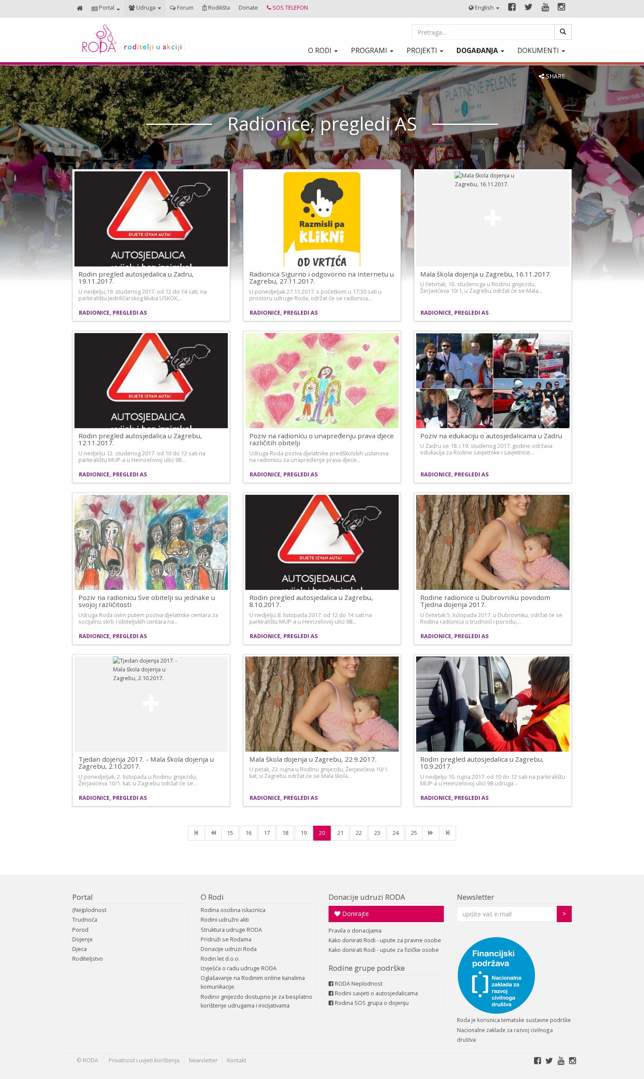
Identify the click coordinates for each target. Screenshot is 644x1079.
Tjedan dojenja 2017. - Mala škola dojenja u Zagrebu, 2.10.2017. (146, 763)
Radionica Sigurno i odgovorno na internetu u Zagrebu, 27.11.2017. (321, 278)
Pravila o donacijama (355, 930)
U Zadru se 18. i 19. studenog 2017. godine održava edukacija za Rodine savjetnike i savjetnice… (486, 449)
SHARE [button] (554, 76)
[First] (196, 833)
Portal (82, 897)
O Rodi (212, 897)
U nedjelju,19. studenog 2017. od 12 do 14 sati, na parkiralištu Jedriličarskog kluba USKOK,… (142, 295)
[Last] (447, 833)
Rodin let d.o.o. (220, 958)
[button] (105, 8)
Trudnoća (84, 919)
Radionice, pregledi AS (113, 312)
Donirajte (354, 913)
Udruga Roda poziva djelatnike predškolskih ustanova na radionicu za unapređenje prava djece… (319, 457)
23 (377, 833)
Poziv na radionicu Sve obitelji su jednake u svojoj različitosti (146, 601)
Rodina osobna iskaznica (233, 910)
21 (340, 833)
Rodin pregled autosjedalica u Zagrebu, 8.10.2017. (311, 601)
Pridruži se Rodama (226, 939)
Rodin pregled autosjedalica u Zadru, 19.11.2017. (136, 278)
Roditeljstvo (87, 958)
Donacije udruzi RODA (367, 897)
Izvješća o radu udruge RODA (238, 968)
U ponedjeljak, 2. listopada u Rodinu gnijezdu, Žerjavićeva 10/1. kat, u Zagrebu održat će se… (137, 780)
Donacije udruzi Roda (229, 949)
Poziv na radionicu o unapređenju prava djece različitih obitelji (321, 439)
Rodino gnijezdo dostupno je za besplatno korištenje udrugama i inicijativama (256, 1001)
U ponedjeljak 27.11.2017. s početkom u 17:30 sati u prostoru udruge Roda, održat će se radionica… (315, 295)
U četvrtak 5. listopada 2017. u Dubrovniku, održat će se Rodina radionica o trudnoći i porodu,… (491, 618)
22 (359, 833)
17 (267, 833)
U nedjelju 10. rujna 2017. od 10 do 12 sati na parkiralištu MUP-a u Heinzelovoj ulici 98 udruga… (492, 780)
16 (248, 833)
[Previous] (213, 833)
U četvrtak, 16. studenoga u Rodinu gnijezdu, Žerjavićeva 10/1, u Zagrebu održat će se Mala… (481, 287)
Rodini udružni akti (225, 919)
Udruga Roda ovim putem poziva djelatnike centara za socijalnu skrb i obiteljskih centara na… (148, 618)
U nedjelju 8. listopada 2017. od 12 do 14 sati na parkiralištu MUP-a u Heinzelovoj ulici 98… (310, 618)
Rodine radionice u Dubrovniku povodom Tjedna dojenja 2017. (485, 601)
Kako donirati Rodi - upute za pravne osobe (385, 940)
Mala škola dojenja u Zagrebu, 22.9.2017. (312, 759)
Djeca (79, 949)
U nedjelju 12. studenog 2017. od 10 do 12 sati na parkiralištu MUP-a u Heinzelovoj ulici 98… (141, 457)
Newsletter (475, 897)
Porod (80, 929)
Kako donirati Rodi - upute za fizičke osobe (384, 950)
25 (414, 833)
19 (304, 833)
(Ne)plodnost (89, 910)
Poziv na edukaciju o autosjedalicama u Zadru (491, 435)
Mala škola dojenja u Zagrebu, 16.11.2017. (485, 274)
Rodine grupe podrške (367, 968)
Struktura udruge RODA (231, 929)
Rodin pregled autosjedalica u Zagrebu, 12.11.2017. (140, 439)
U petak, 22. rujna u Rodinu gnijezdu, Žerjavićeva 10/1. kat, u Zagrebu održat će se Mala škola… (319, 773)
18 (285, 833)
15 (230, 833)
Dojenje (82, 939)
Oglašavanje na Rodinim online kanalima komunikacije (253, 982)
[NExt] (430, 833)
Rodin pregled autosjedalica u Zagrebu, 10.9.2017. (482, 763)
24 (396, 833)
